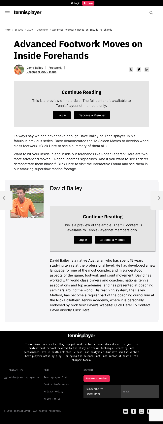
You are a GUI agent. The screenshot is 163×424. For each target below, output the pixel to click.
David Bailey (34, 67)
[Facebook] (139, 69)
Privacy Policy (53, 391)
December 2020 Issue (41, 71)
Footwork (55, 67)
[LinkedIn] (147, 69)
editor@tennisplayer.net (25, 377)
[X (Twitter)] (131, 69)
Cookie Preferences (56, 384)
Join (90, 3)
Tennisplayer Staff (56, 377)
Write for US (52, 398)
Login (77, 3)
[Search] (151, 12)
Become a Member (96, 378)
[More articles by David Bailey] (19, 67)
